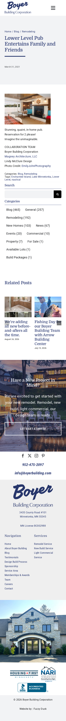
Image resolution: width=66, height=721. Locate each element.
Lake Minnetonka (41, 176)
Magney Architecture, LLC (21, 156)
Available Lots (18, 249)
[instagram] (36, 456)
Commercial (38, 233)
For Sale (35, 241)
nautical (16, 179)
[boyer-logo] (18, 8)
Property (14, 241)
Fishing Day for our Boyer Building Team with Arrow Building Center (48, 333)
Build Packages (19, 257)
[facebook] (23, 456)
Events (14, 233)
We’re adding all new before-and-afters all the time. (18, 328)
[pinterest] (43, 456)
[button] (7, 323)
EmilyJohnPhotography (36, 165)
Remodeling (30, 173)
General (34, 210)
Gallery (18, 307)
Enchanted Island (21, 176)
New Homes (18, 225)
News (43, 225)
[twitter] (29, 456)
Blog (20, 173)
